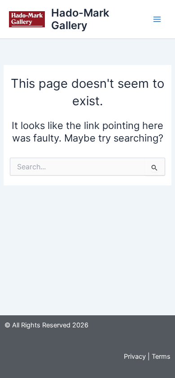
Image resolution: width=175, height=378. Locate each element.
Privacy (135, 356)
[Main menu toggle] (157, 19)
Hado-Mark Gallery (80, 19)
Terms (161, 356)
